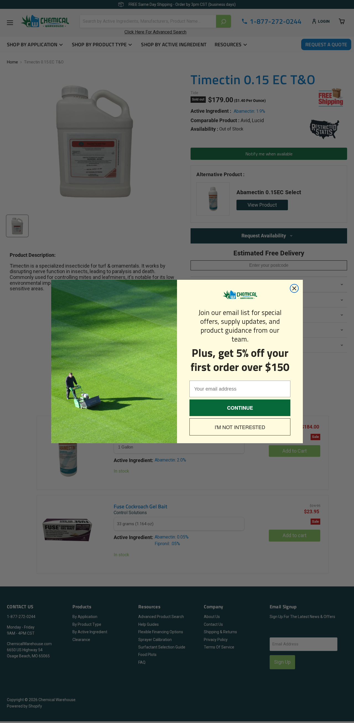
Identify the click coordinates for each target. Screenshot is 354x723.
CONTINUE (240, 407)
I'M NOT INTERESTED (240, 426)
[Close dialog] (294, 288)
